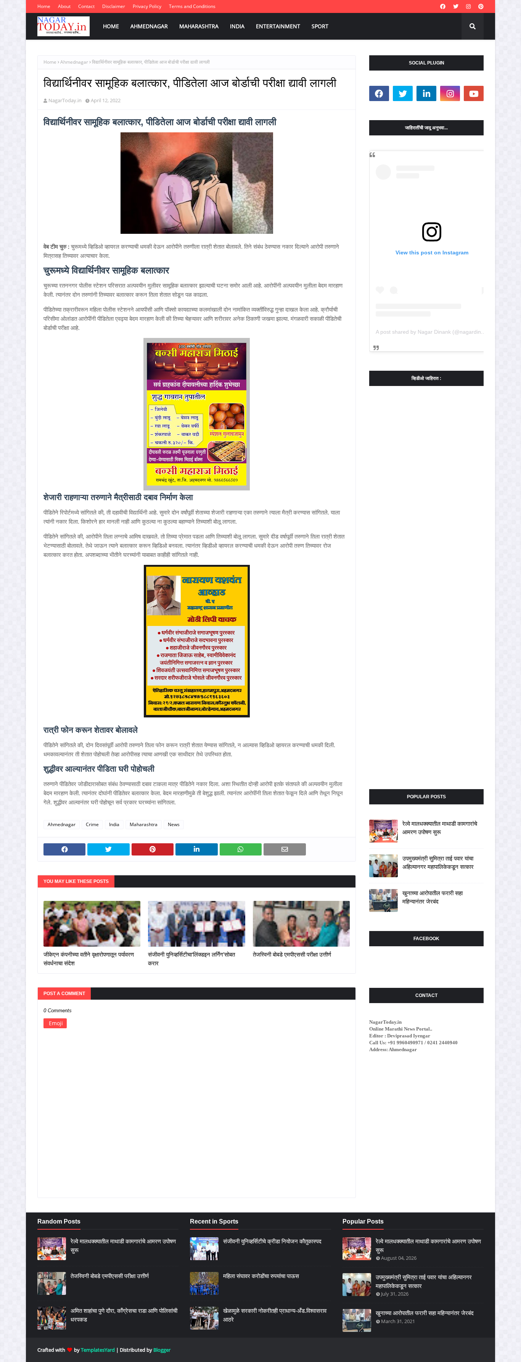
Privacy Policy (147, 6)
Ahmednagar (74, 62)
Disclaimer (113, 6)
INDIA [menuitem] (237, 26)
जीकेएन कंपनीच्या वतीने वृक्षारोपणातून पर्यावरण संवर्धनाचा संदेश (88, 958)
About (64, 6)
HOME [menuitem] (111, 26)
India (114, 824)
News (174, 824)
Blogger (161, 1349)
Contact (86, 6)
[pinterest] (480, 6)
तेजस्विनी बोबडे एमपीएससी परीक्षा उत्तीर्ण (292, 954)
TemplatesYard (98, 1349)
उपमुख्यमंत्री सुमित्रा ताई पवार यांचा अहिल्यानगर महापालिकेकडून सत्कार (438, 862)
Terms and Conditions (192, 6)
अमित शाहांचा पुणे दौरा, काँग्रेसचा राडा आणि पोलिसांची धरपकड (124, 1315)
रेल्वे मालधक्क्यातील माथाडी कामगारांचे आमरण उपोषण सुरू (439, 828)
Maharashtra (144, 824)
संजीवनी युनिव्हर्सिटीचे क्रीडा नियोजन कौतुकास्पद (272, 1241)
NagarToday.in (65, 100)
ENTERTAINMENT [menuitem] (278, 26)
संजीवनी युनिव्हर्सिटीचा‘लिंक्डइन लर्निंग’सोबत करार (191, 958)
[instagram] (468, 6)
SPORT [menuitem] (320, 26)
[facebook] (442, 6)
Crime (92, 824)
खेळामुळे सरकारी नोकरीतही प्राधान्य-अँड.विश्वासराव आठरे (274, 1315)
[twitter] (455, 6)
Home (43, 6)
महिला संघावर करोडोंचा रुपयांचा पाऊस (261, 1276)
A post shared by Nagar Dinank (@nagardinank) (434, 332)
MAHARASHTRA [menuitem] (199, 26)
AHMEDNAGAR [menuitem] (149, 26)
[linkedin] (426, 93)
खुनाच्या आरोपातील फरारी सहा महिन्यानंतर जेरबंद (432, 897)
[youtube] (474, 93)
